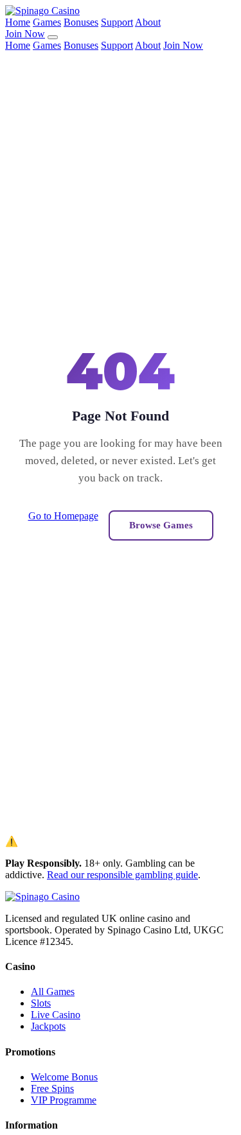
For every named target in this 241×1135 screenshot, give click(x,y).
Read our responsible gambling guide (122, 874)
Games (47, 22)
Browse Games (161, 525)
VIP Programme (63, 1100)
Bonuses (81, 22)
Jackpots (48, 1026)
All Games (53, 991)
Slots (41, 1003)
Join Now (25, 33)
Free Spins (52, 1088)
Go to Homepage (63, 515)
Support (117, 22)
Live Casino (55, 1014)
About (148, 22)
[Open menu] (53, 37)
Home (17, 22)
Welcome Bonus (64, 1076)
